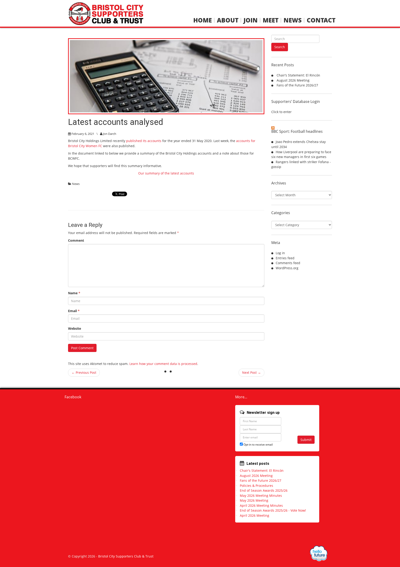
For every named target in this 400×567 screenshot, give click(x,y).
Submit (306, 439)
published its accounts (143, 141)
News (293, 20)
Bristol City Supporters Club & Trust (125, 556)
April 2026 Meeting (254, 515)
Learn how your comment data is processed (163, 363)
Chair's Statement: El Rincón (262, 470)
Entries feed (285, 258)
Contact (321, 20)
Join (251, 20)
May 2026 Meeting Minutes (261, 495)
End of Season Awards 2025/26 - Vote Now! (273, 510)
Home (202, 20)
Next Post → (251, 372)
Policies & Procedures (256, 485)
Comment (76, 240)
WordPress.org (287, 268)
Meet (270, 20)
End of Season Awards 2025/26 (264, 490)
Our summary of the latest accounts (166, 173)
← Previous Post (84, 372)
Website (74, 328)
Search (279, 47)
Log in (280, 253)
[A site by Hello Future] (318, 553)
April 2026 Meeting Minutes (261, 505)
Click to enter (281, 112)
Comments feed (288, 263)
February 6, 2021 (83, 134)
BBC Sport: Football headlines (297, 131)
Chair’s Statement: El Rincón (298, 75)
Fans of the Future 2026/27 (297, 85)
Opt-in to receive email (258, 444)
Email (74, 311)
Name (74, 293)
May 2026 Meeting (254, 500)
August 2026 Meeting (293, 80)
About (227, 20)
